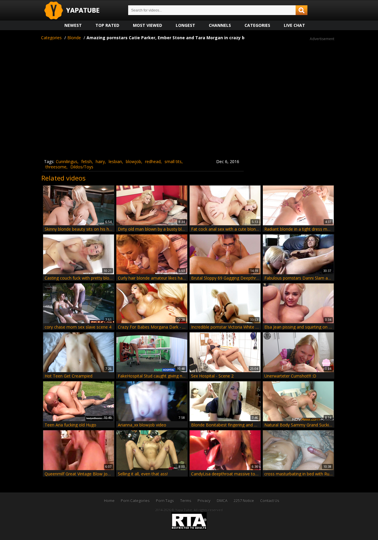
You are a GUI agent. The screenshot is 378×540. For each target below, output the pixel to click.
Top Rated (107, 25)
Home (109, 500)
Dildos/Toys (81, 167)
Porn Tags (165, 500)
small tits (173, 161)
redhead (153, 161)
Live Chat (294, 25)
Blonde (74, 37)
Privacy (204, 500)
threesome (55, 167)
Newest (73, 25)
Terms (185, 500)
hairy (100, 161)
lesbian (115, 161)
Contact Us (269, 500)
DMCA (222, 500)
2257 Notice (244, 500)
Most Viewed (147, 25)
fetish (86, 161)
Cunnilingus (66, 161)
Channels (220, 25)
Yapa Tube (76, 11)
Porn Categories (135, 500)
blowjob (133, 161)
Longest (185, 25)
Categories (257, 25)
